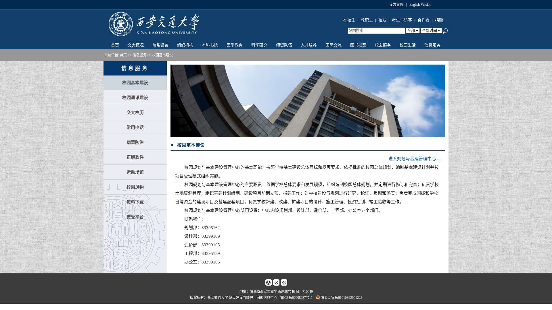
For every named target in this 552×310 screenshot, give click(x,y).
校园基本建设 (162, 55)
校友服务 (383, 45)
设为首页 (396, 5)
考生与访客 (402, 20)
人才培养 (309, 45)
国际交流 (333, 45)
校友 (382, 20)
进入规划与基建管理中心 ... (414, 158)
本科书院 (210, 45)
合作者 (423, 20)
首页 (115, 45)
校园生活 (408, 45)
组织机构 (185, 45)
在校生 (349, 20)
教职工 (367, 20)
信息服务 (432, 45)
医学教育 (235, 45)
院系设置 (160, 45)
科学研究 (259, 45)
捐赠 (439, 20)
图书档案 (358, 45)
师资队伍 (284, 45)
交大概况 (136, 45)
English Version (420, 5)
